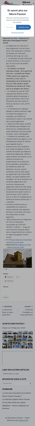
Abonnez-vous (23, 27)
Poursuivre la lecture (17, 32)
